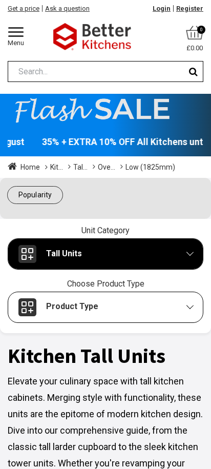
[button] (35, 195)
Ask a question (67, 8)
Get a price (23, 8)
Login (162, 8)
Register (189, 8)
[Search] (193, 71)
